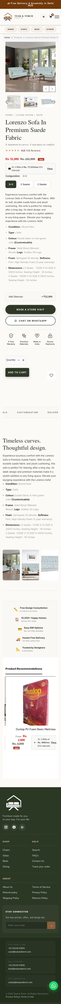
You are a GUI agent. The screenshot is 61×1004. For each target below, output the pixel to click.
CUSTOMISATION (27, 412)
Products (18, 37)
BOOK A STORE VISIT (31, 309)
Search (36, 850)
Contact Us (38, 861)
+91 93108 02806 (16, 965)
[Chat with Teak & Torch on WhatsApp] (53, 985)
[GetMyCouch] (14, 802)
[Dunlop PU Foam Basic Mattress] (35, 701)
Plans (50, 168)
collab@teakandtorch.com (20, 982)
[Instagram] (6, 827)
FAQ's (35, 855)
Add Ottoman (16, 296)
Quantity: (11, 359)
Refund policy (10, 892)
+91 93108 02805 (16, 948)
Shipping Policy (11, 898)
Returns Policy (40, 898)
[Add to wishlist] (51, 375)
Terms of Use (27, 997)
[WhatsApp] (22, 827)
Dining (6, 866)
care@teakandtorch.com (19, 952)
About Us (8, 887)
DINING (11, 29)
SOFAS (24, 29)
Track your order (41, 866)
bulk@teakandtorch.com (19, 969)
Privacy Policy (39, 892)
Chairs (6, 850)
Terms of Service (41, 887)
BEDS (37, 29)
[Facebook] (14, 827)
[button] (46, 89)
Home (7, 37)
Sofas (6, 855)
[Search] (43, 16)
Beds (5, 861)
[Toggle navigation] (57, 17)
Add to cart (17, 372)
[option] (30, 67)
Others (50, 29)
